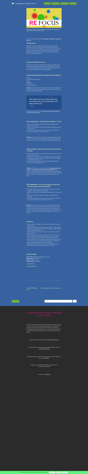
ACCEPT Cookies (52, 472)
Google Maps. (46, 358)
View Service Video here (31, 266)
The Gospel (47, 3)
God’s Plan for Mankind (44, 348)
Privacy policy (65, 472)
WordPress (48, 374)
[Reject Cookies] (86, 472)
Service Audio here (30, 263)
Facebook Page (64, 3)
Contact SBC (73, 3)
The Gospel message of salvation (52, 339)
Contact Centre (55, 3)
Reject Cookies (58, 472)
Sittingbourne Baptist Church (25, 3)
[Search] (75, 301)
